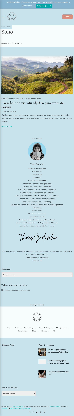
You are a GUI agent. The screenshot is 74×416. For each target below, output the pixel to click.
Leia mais (5, 126)
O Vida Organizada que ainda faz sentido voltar (58, 350)
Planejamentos (61, 328)
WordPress (4, 408)
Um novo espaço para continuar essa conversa (58, 361)
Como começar (29, 328)
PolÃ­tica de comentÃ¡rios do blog (21, 408)
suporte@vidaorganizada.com (17, 290)
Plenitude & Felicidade (31, 98)
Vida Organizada (18, 406)
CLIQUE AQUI (42, 6)
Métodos (44, 331)
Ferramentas (22, 331)
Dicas (34, 331)
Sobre (17, 328)
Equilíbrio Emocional (11, 98)
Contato (67, 17)
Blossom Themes (55, 406)
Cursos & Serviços (45, 328)
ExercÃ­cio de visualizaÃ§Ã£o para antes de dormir (32, 105)
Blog (8, 328)
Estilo (54, 331)
